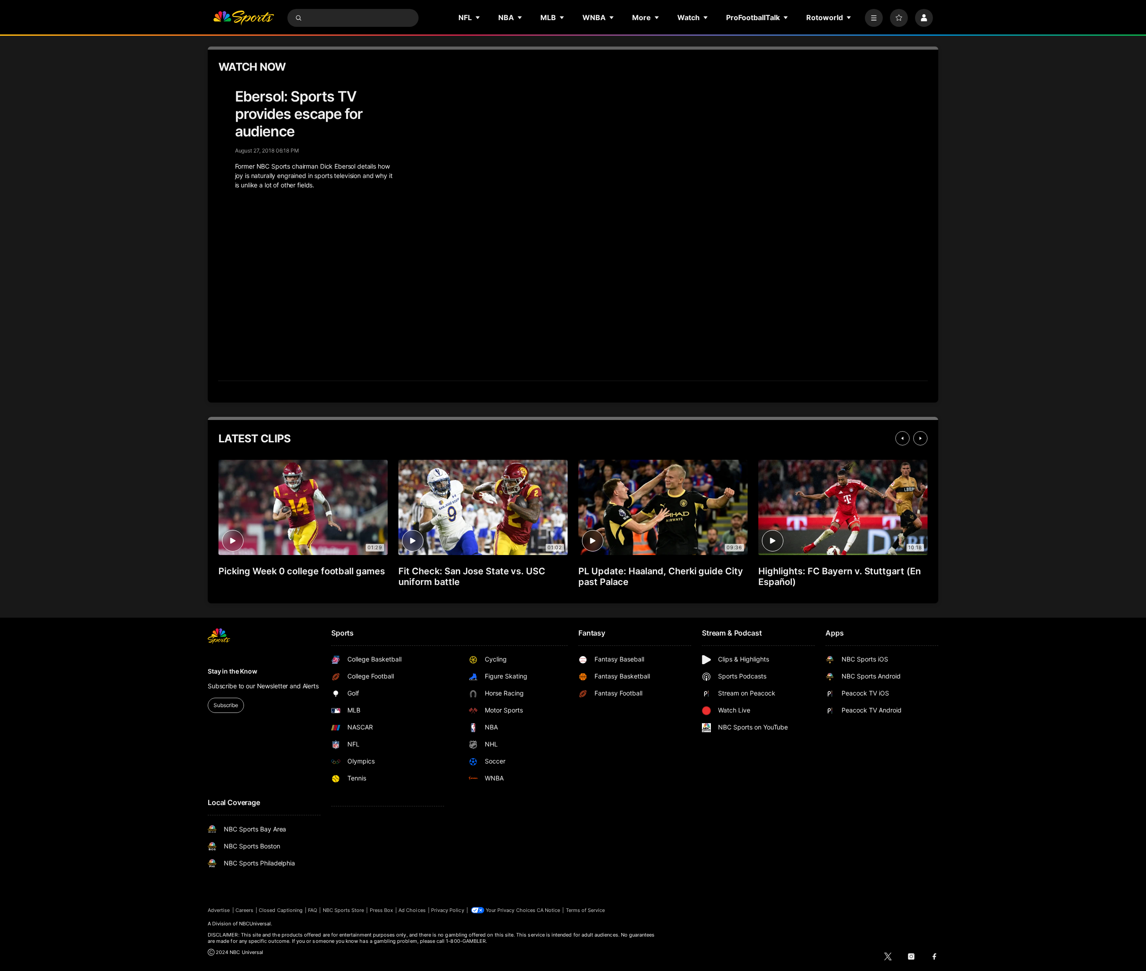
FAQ (312, 910)
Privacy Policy (447, 910)
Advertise (219, 910)
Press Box (381, 910)
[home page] (243, 17)
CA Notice (548, 910)
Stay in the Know (232, 671)
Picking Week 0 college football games (301, 571)
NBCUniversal (255, 923)
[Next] (920, 438)
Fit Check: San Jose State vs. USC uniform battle (471, 576)
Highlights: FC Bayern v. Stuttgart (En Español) (839, 576)
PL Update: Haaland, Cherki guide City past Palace (660, 576)
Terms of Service (585, 910)
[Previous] (902, 438)
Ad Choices (412, 910)
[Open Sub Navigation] (478, 17)
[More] (874, 18)
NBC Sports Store (343, 910)
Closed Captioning (281, 910)
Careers (244, 910)
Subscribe (226, 705)
